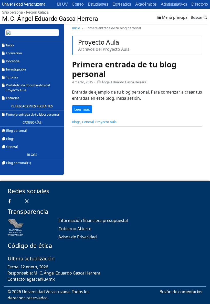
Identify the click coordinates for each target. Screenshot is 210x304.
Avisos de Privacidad (77, 237)
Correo (78, 4)
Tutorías (12, 77)
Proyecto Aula (106, 121)
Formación (14, 53)
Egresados (121, 4)
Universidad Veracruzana (23, 4)
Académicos (146, 4)
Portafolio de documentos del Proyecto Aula (27, 87)
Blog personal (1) (18, 162)
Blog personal (16, 130)
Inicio (10, 45)
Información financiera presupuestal (93, 220)
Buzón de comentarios (181, 292)
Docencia (12, 61)
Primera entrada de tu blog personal (32, 114)
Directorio (199, 4)
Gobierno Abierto (74, 228)
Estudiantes (98, 4)
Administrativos (174, 4)
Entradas (12, 98)
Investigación (16, 69)
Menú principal (174, 17)
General (12, 146)
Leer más (82, 109)
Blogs (10, 138)
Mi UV (62, 4)
